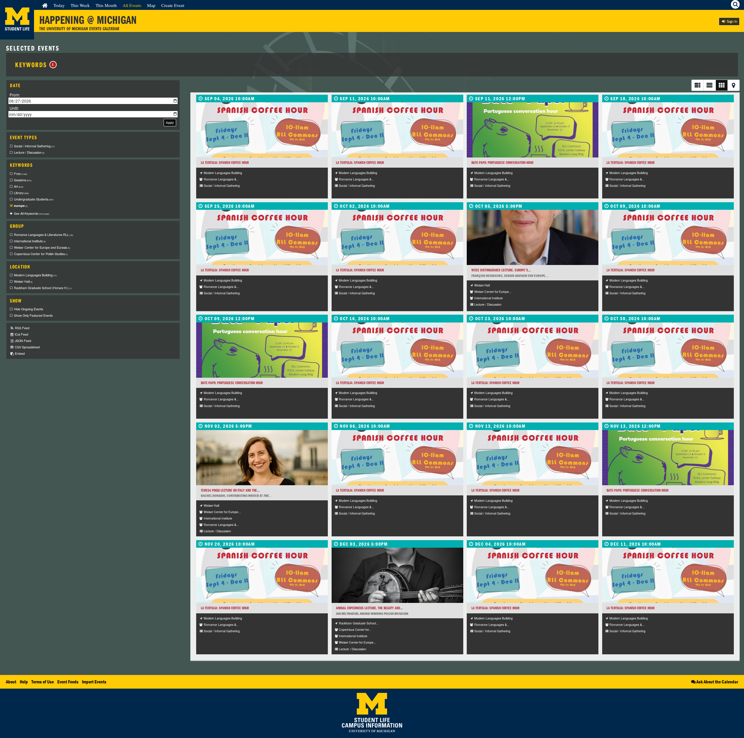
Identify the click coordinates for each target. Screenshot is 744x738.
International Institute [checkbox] (30, 241)
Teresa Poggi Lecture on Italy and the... (230, 490)
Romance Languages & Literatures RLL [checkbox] (43, 234)
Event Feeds (67, 682)
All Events (132, 5)
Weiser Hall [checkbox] (23, 281)
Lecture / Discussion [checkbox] (29, 152)
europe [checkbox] (21, 205)
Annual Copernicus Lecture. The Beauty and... (369, 608)
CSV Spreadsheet (27, 347)
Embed (19, 353)
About (11, 682)
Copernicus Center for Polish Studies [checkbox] (41, 254)
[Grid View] (721, 85)
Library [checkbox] (21, 193)
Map (151, 5)
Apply (170, 122)
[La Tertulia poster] (262, 129)
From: (15, 95)
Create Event (172, 5)
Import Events (94, 682)
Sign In (731, 21)
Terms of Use (42, 682)
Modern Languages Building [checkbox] (35, 275)
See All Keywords (31, 213)
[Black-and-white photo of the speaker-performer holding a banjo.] (397, 575)
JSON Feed (22, 340)
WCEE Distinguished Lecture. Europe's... (501, 270)
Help (24, 682)
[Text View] (709, 85)
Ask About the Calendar (717, 682)
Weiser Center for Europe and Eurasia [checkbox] (42, 247)
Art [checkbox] (18, 186)
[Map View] (733, 85)
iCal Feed (21, 334)
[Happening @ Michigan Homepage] (17, 36)
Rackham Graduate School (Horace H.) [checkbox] (42, 288)
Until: (14, 108)
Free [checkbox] (20, 173)
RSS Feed (21, 328)
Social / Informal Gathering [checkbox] (34, 146)
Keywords (34, 64)
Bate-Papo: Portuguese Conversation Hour (502, 162)
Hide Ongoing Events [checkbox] (28, 309)
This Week (80, 5)
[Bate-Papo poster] (532, 129)
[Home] (45, 5)
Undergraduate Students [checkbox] (33, 199)
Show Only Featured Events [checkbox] (33, 315)
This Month (106, 5)
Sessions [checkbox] (22, 180)
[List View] (697, 85)
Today (59, 5)
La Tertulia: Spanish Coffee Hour (225, 162)
